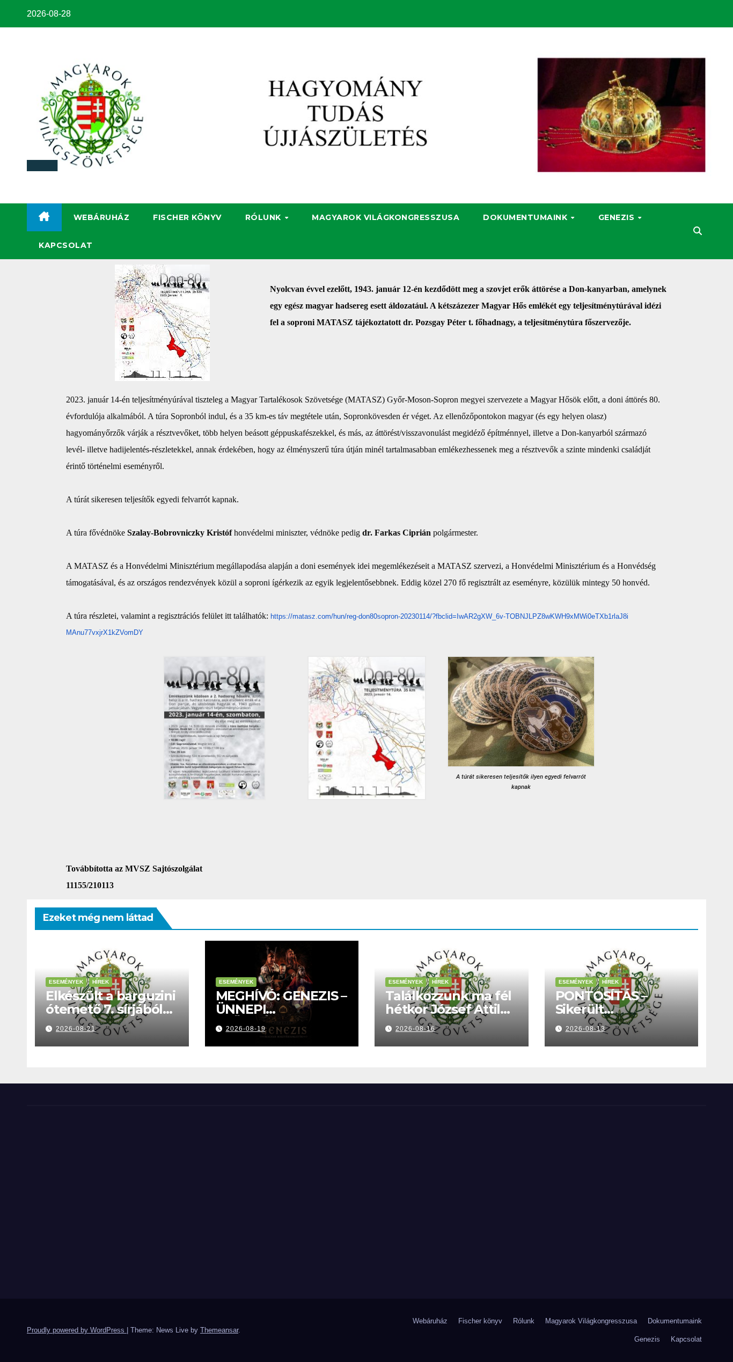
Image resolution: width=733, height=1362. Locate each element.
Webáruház (102, 217)
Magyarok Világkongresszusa (385, 217)
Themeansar (219, 1330)
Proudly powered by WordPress (77, 1330)
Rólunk (264, 217)
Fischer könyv (187, 217)
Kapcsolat (66, 245)
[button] (697, 231)
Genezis (617, 217)
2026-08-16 (415, 1029)
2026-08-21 (76, 1029)
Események (66, 982)
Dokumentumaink (526, 217)
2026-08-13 (585, 1029)
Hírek (100, 982)
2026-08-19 (246, 1029)
